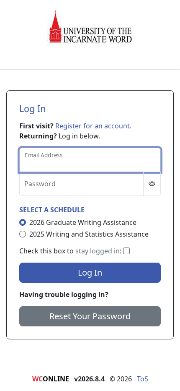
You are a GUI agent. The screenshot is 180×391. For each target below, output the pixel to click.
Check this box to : (71, 250)
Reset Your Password (90, 316)
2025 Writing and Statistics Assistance (89, 234)
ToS (142, 378)
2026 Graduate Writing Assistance (82, 222)
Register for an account (92, 125)
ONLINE (50, 378)
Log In (90, 272)
